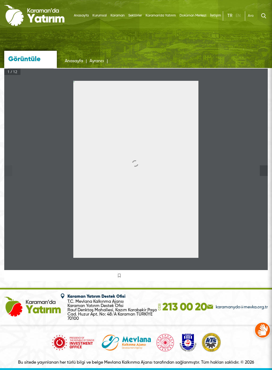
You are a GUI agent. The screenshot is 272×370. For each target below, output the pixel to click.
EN (238, 16)
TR (229, 16)
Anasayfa (81, 15)
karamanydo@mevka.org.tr (242, 307)
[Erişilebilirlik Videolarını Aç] (262, 330)
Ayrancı (97, 61)
